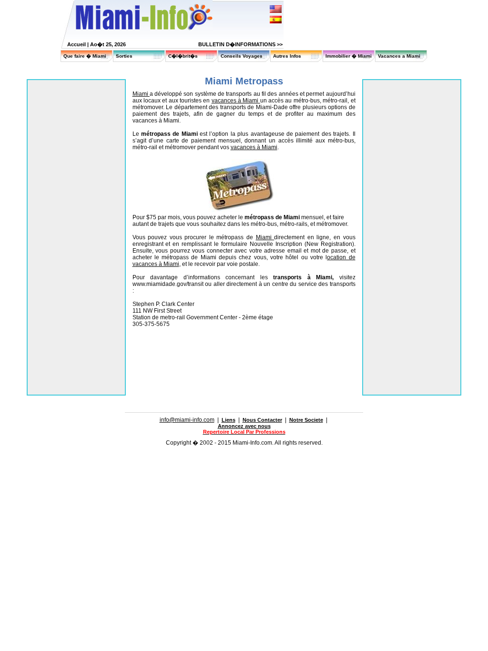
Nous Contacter (262, 420)
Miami (141, 94)
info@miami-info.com (187, 420)
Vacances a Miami (399, 56)
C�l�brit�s (183, 56)
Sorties (124, 56)
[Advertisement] (244, 352)
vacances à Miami (236, 100)
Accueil (76, 44)
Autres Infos (287, 56)
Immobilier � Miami (348, 56)
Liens (228, 420)
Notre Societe (306, 420)
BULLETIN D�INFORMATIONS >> (240, 44)
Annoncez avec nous (244, 426)
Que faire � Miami (84, 56)
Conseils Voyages (242, 56)
